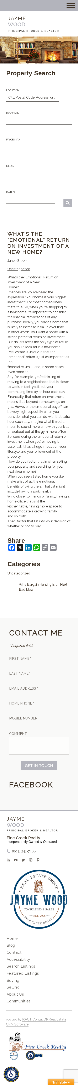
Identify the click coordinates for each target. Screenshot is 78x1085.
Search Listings (21, 966)
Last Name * (19, 673)
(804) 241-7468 (24, 851)
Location (12, 90)
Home (12, 938)
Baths (10, 192)
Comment (18, 734)
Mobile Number (23, 718)
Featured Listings (23, 973)
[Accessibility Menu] (11, 1074)
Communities (19, 1001)
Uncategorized (18, 269)
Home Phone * (21, 703)
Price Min (12, 113)
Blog (11, 945)
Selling (13, 987)
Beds (10, 165)
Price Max (13, 139)
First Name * (20, 659)
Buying (13, 980)
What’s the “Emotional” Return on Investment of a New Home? (38, 243)
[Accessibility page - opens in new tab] (34, 1057)
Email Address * (23, 688)
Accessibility (18, 959)
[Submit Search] (67, 203)
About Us (15, 994)
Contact (14, 952)
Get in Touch (39, 765)
